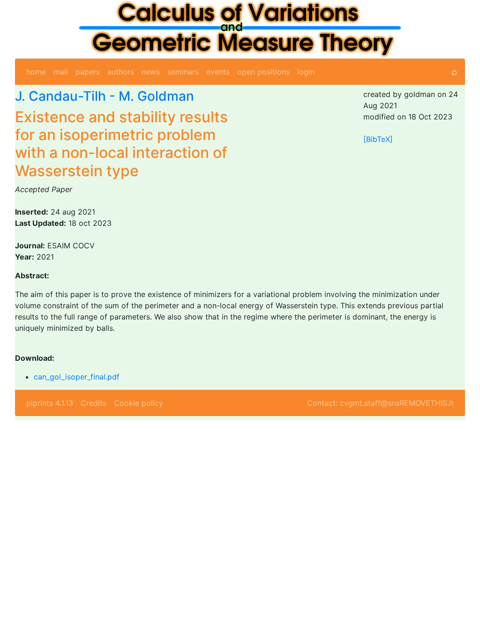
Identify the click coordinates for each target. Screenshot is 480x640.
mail (60, 71)
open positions (263, 71)
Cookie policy (138, 403)
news (151, 71)
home (36, 71)
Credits (93, 403)
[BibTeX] (378, 139)
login (306, 71)
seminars (183, 71)
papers (87, 71)
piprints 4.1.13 (49, 403)
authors (120, 71)
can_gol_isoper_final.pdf (77, 376)
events (218, 71)
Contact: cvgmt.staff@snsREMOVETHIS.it (380, 403)
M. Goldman (156, 96)
